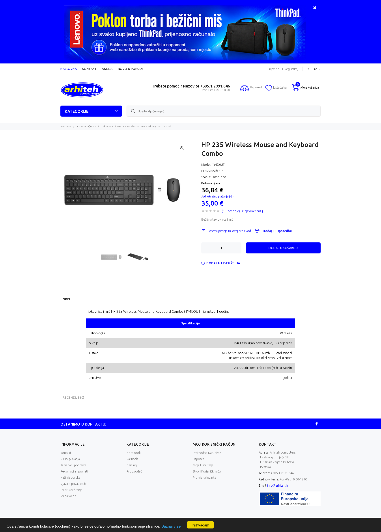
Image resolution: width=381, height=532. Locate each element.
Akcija (107, 69)
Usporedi (199, 459)
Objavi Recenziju (253, 211)
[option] (114, 257)
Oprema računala (86, 126)
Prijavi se (273, 69)
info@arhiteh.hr (278, 485)
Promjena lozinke (204, 477)
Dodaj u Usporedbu (277, 231)
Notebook (134, 453)
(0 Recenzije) (231, 211)
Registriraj (291, 69)
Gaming (132, 465)
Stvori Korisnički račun (207, 471)
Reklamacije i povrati (74, 471)
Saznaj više (171, 526)
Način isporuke (70, 477)
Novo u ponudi (130, 69)
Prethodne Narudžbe (207, 453)
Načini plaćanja (70, 459)
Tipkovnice (107, 126)
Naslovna (68, 69)
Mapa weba (68, 496)
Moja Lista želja (203, 465)
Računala (132, 459)
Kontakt (89, 69)
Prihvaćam (200, 525)
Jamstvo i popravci (73, 465)
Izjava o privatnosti (73, 483)
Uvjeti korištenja (71, 490)
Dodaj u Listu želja (223, 263)
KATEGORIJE (76, 111)
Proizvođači (134, 471)
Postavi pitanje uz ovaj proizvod (229, 231)
